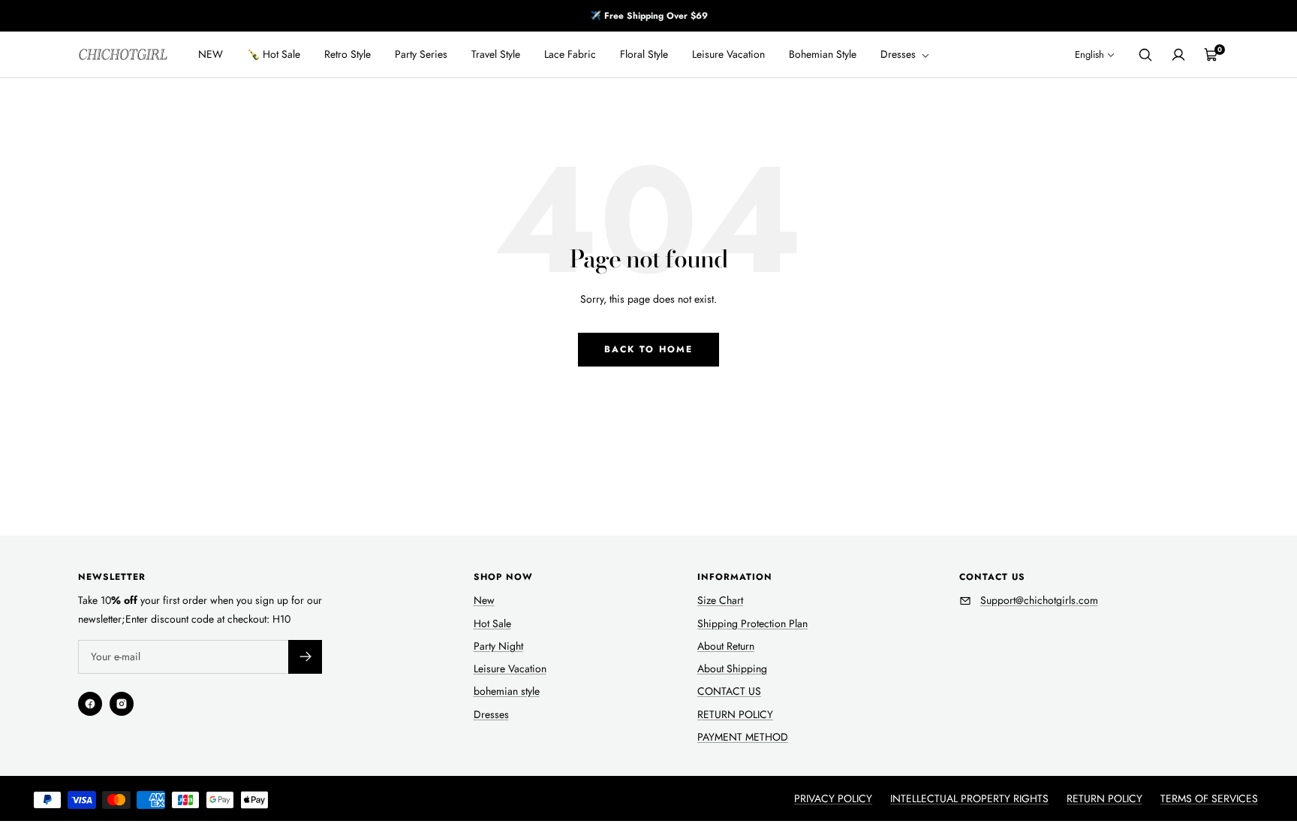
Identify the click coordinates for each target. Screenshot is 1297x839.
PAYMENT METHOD (742, 736)
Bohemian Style (822, 54)
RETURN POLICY (735, 714)
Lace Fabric (570, 54)
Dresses (899, 54)
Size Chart (720, 600)
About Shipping (732, 668)
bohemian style (507, 691)
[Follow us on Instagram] (122, 704)
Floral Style (644, 54)
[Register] (305, 657)
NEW (210, 54)
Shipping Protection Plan (752, 623)
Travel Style (495, 54)
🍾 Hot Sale (273, 54)
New (484, 600)
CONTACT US (729, 691)
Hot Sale (492, 623)
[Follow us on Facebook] (90, 704)
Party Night (498, 645)
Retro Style (347, 54)
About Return (725, 645)
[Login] (1178, 54)
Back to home (648, 349)
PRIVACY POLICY (833, 798)
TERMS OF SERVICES (1209, 798)
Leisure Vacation (728, 54)
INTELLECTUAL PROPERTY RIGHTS (969, 798)
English (1089, 54)
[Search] (1145, 54)
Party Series (421, 54)
